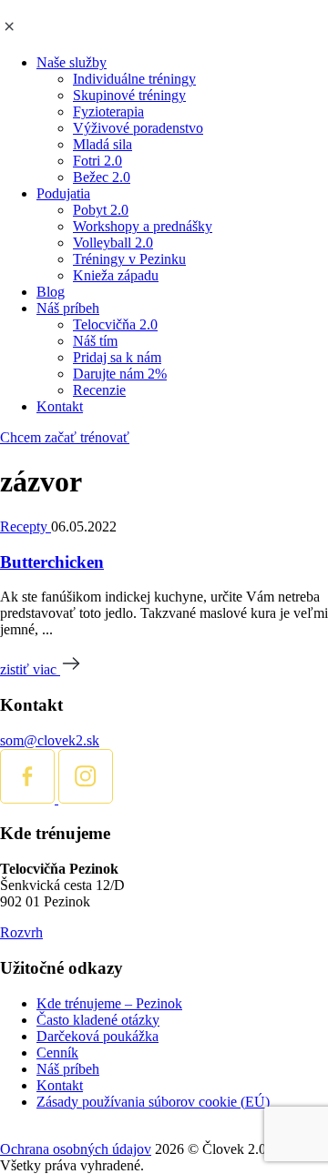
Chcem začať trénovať (64, 437)
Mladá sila (102, 144)
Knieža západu (116, 275)
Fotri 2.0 (97, 160)
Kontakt (59, 406)
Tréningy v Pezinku (129, 259)
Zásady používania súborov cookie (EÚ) (153, 1101)
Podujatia (63, 193)
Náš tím (95, 341)
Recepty (25, 526)
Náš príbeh (67, 308)
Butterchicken (52, 562)
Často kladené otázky (97, 1019)
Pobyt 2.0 (100, 210)
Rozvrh (21, 932)
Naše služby (71, 62)
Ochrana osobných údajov (75, 1149)
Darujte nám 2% (120, 373)
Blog (50, 291)
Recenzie (99, 390)
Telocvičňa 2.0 (115, 324)
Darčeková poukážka (97, 1036)
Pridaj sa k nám (117, 357)
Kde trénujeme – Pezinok (109, 1003)
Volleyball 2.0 (113, 242)
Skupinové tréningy (129, 95)
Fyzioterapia (108, 111)
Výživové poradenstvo (138, 128)
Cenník (57, 1052)
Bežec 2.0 (101, 177)
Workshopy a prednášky (142, 226)
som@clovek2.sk (49, 740)
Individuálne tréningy (134, 78)
